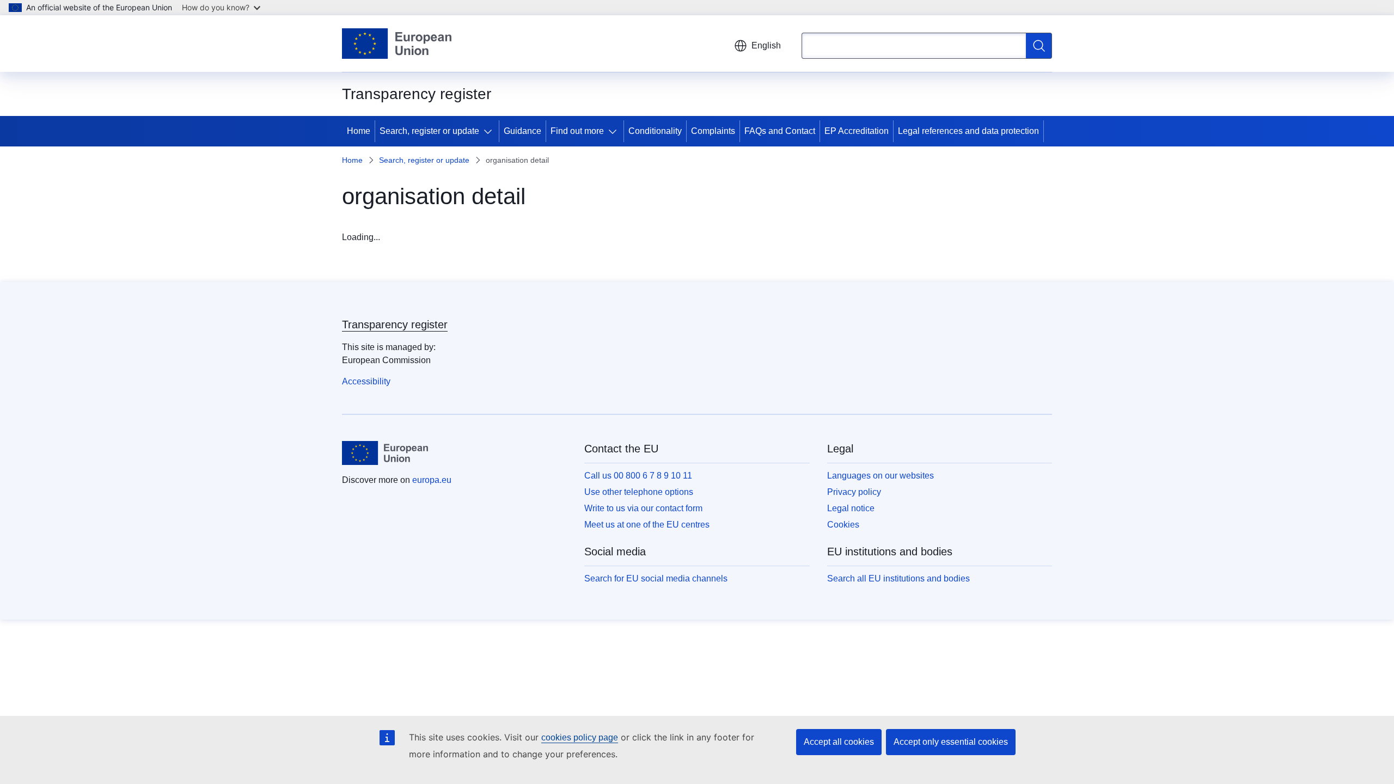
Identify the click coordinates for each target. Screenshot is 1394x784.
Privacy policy (854, 492)
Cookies (843, 524)
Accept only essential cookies (951, 741)
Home (358, 131)
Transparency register (395, 324)
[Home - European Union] (396, 43)
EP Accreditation (856, 131)
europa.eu (431, 480)
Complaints (713, 131)
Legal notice (851, 508)
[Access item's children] (490, 131)
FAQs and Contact (779, 131)
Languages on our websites (880, 475)
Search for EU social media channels (655, 578)
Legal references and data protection (968, 131)
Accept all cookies (839, 741)
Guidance (522, 131)
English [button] (766, 45)
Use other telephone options (638, 492)
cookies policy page (579, 737)
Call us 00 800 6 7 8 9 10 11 (638, 475)
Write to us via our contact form (643, 508)
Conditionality (655, 131)
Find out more (577, 131)
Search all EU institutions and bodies (898, 578)
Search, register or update (429, 131)
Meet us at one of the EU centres (647, 524)
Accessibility (366, 381)
